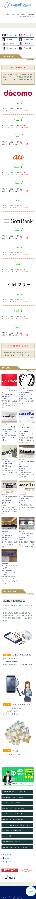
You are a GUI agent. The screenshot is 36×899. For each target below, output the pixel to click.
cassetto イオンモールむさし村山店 (13, 808)
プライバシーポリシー (12, 862)
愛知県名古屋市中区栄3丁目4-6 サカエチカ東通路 (9, 544)
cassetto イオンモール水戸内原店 (12, 819)
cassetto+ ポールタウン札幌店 (12, 841)
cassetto (22, 425)
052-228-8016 (7, 535)
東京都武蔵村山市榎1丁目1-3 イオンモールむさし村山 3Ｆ (26, 440)
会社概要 (7, 855)
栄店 (3, 533)
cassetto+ (5, 425)
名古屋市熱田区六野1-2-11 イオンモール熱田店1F (26, 401)
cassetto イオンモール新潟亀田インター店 (15, 825)
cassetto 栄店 (6, 836)
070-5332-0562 (25, 392)
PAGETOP (31, 891)
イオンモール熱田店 (26, 390)
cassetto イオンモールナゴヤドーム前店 (14, 847)
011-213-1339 (24, 535)
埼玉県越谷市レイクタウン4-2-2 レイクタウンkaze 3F (9, 472)
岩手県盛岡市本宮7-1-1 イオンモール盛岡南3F (26, 507)
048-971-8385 (7, 464)
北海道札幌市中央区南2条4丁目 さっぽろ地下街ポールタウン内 (26, 544)
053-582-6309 (7, 394)
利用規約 (7, 858)
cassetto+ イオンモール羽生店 (12, 803)
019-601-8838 (24, 498)
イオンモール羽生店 (8, 427)
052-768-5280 (7, 570)
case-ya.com (24, 388)
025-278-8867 (7, 501)
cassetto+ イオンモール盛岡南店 (12, 830)
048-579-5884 (7, 429)
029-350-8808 (24, 466)
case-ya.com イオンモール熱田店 (12, 797)
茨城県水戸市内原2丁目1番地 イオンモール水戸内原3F (26, 474)
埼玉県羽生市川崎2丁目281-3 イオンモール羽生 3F (9, 438)
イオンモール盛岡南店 (26, 496)
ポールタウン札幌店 (26, 533)
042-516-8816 (24, 431)
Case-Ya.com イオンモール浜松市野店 (14, 791)
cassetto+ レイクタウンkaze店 (12, 814)
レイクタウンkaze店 (9, 462)
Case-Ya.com (6, 388)
